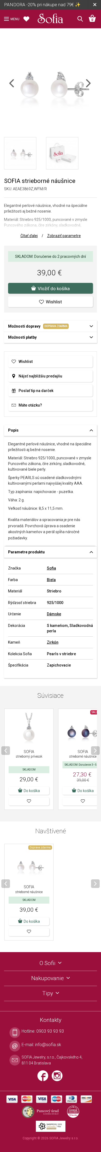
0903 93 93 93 (50, 1031)
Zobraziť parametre (64, 236)
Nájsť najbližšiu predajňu (40, 376)
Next (92, 86)
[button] (29, 801)
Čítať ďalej (29, 236)
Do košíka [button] (32, 791)
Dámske (54, 614)
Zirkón (52, 642)
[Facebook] (44, 1078)
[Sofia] (50, 17)
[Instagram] (58, 1078)
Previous (16, 86)
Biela (51, 580)
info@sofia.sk (48, 1044)
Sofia (51, 568)
